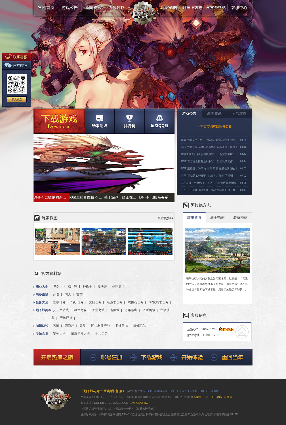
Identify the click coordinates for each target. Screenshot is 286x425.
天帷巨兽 (66, 318)
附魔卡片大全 (80, 333)
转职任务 (77, 302)
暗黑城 (114, 310)
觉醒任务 (95, 302)
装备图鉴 (42, 294)
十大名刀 (101, 333)
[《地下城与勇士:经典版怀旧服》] (56, 399)
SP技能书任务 (158, 302)
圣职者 (117, 286)
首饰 (79, 294)
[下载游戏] (59, 121)
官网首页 (46, 7)
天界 (83, 325)
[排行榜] (129, 121)
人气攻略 (117, 7)
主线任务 (59, 302)
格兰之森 (80, 310)
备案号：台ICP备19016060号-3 (212, 397)
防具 (68, 294)
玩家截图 (169, 7)
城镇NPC (42, 325)
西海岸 (69, 325)
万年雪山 (131, 310)
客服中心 (239, 7)
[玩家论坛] (99, 121)
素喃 (56, 325)
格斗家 (72, 286)
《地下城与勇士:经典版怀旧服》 (103, 391)
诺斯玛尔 (149, 310)
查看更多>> (166, 218)
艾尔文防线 (61, 310)
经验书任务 (114, 302)
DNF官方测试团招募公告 (214, 126)
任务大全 (42, 302)
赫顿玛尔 (139, 325)
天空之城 (98, 310)
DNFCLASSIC (139, 402)
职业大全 (42, 286)
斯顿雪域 (121, 325)
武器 (56, 294)
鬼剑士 (58, 286)
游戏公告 (70, 7)
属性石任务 (135, 302)
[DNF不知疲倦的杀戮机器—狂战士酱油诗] (104, 192)
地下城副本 (43, 310)
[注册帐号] (102, 357)
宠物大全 (59, 333)
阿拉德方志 (192, 7)
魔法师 (102, 286)
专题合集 (42, 333)
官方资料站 (216, 7)
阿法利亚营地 (100, 325)
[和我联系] (226, 329)
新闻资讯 (93, 7)
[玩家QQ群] (159, 121)
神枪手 (87, 286)
